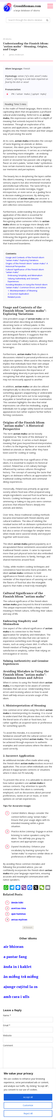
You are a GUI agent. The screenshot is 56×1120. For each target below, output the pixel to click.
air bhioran (13, 946)
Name (7, 1015)
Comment (8, 1045)
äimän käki (17, 902)
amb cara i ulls (16, 996)
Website (7, 1035)
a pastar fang (15, 956)
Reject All (28, 1113)
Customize (28, 1105)
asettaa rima (18, 908)
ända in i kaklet (17, 966)
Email (6, 1025)
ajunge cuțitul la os (20, 986)
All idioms (7, 39)
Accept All (28, 1097)
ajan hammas (18, 913)
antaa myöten (19, 919)
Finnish (29, 927)
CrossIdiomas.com (27, 6)
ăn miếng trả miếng (20, 976)
